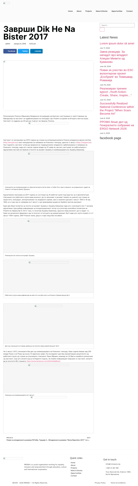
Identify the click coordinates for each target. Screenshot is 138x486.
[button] (10, 51)
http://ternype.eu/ (10, 142)
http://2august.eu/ (84, 142)
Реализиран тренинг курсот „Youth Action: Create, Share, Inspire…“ (116, 92)
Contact (129, 11)
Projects (88, 11)
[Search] (102, 29)
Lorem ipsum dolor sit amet (117, 43)
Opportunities (117, 11)
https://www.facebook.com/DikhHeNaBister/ (44, 361)
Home (70, 11)
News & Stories (101, 11)
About (79, 11)
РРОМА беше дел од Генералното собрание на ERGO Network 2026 (117, 125)
